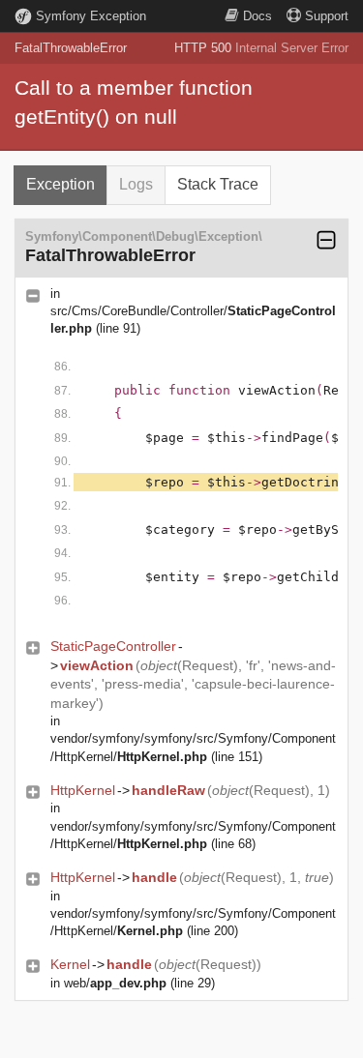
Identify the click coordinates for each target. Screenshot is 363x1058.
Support (326, 16)
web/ (115, 983)
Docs (257, 16)
